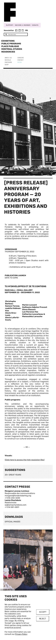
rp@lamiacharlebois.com (15, 505)
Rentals (8, 60)
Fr (26, 30)
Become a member (22, 25)
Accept (42, 612)
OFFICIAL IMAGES (12, 522)
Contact (20, 60)
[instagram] (22, 30)
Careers (20, 58)
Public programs (11, 43)
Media (19, 62)
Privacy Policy (21, 634)
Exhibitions (8, 41)
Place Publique (10, 46)
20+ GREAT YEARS (13, 475)
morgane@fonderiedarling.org (18, 495)
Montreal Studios (11, 49)
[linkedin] (19, 30)
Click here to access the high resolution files (24, 460)
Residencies (8, 52)
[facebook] (16, 30)
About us (8, 58)
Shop (6, 65)
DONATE (35, 25)
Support (9, 25)
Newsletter (9, 30)
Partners (8, 62)
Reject (42, 619)
